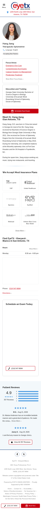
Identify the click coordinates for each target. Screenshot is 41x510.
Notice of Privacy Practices (14, 493)
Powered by (17, 482)
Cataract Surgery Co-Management (18, 72)
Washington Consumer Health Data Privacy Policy (19, 496)
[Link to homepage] (20, 6)
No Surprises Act (29, 491)
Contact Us (17, 488)
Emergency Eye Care (14, 66)
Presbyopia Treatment (14, 75)
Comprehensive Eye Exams (16, 69)
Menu (4, 7)
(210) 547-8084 (15, 288)
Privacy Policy (29, 493)
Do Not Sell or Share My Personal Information (20, 499)
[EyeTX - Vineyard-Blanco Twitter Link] (24, 454)
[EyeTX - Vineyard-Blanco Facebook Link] (17, 454)
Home (10, 488)
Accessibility (28, 488)
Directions (6, 293)
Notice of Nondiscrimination (13, 491)
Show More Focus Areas (14, 79)
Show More (19, 231)
